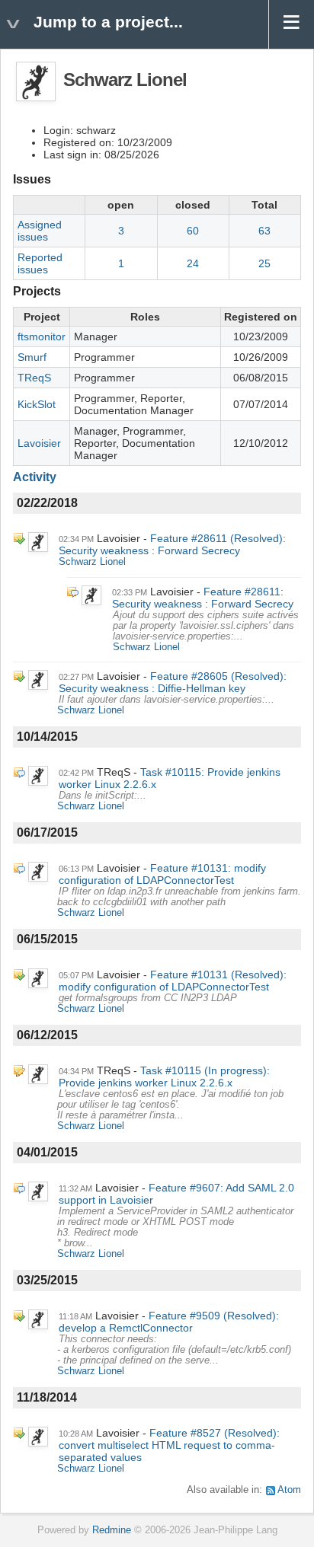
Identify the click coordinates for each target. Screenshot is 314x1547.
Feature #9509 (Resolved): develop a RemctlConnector (169, 1321)
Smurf (32, 357)
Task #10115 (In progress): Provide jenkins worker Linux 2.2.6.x (164, 1076)
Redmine (111, 1530)
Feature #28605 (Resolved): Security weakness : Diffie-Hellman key (173, 682)
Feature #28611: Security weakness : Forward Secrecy (202, 597)
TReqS (34, 378)
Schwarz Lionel (92, 562)
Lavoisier (39, 443)
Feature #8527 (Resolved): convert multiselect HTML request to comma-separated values (169, 1445)
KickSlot (37, 404)
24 (193, 263)
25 (264, 263)
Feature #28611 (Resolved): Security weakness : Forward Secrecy (172, 544)
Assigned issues (40, 230)
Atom (289, 1490)
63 (264, 231)
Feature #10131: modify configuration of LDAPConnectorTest (162, 874)
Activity (34, 476)
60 (193, 231)
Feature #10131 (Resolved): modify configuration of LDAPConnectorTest (173, 980)
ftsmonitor (42, 336)
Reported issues (40, 263)
